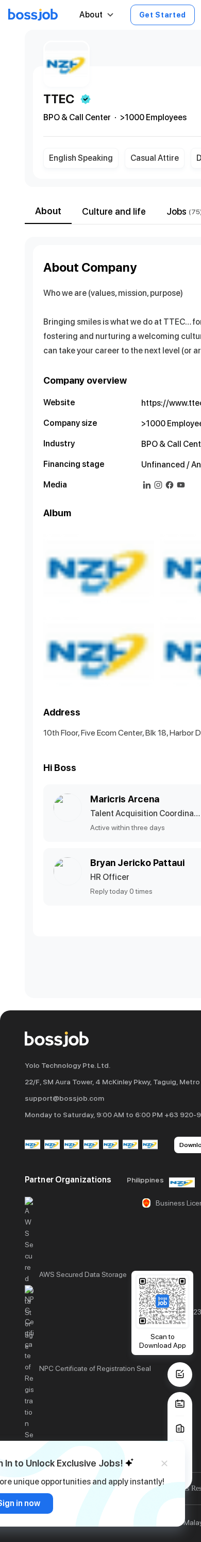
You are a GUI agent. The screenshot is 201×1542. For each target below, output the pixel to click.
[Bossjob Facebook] (32, 1145)
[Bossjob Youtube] (91, 1145)
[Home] (33, 15)
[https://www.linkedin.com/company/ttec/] (147, 485)
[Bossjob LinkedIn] (52, 1145)
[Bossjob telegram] (150, 1145)
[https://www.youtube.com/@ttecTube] (181, 485)
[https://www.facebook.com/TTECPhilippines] (169, 485)
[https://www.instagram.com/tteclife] (158, 485)
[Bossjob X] (111, 1145)
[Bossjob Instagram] (71, 1145)
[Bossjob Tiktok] (130, 1145)
